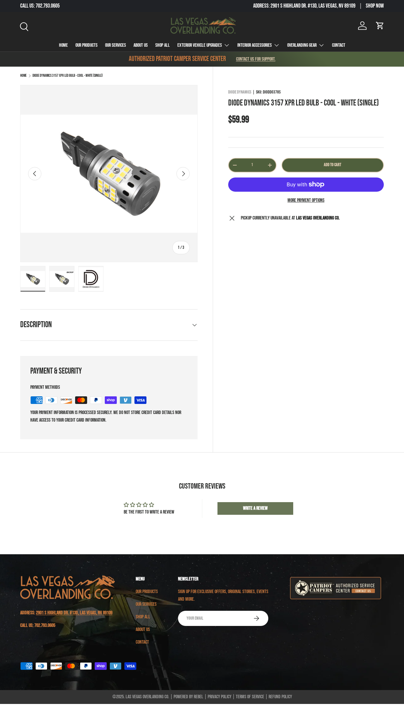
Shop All (162, 45)
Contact (338, 45)
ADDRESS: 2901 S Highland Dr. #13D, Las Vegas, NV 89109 (304, 6)
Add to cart (332, 164)
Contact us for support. (256, 59)
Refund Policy (280, 697)
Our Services (115, 45)
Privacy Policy (219, 697)
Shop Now (375, 6)
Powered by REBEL (188, 697)
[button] (380, 26)
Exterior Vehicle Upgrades (199, 45)
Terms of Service (250, 697)
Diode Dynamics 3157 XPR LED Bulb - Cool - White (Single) (68, 75)
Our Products (86, 45)
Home (63, 45)
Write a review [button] (255, 508)
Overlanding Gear (302, 45)
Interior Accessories (254, 45)
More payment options (306, 200)
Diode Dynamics (239, 92)
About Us (141, 45)
